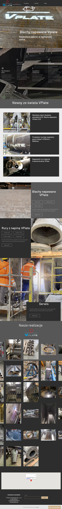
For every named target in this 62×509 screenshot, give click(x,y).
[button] (7, 232)
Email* (26, 495)
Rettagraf (37, 507)
